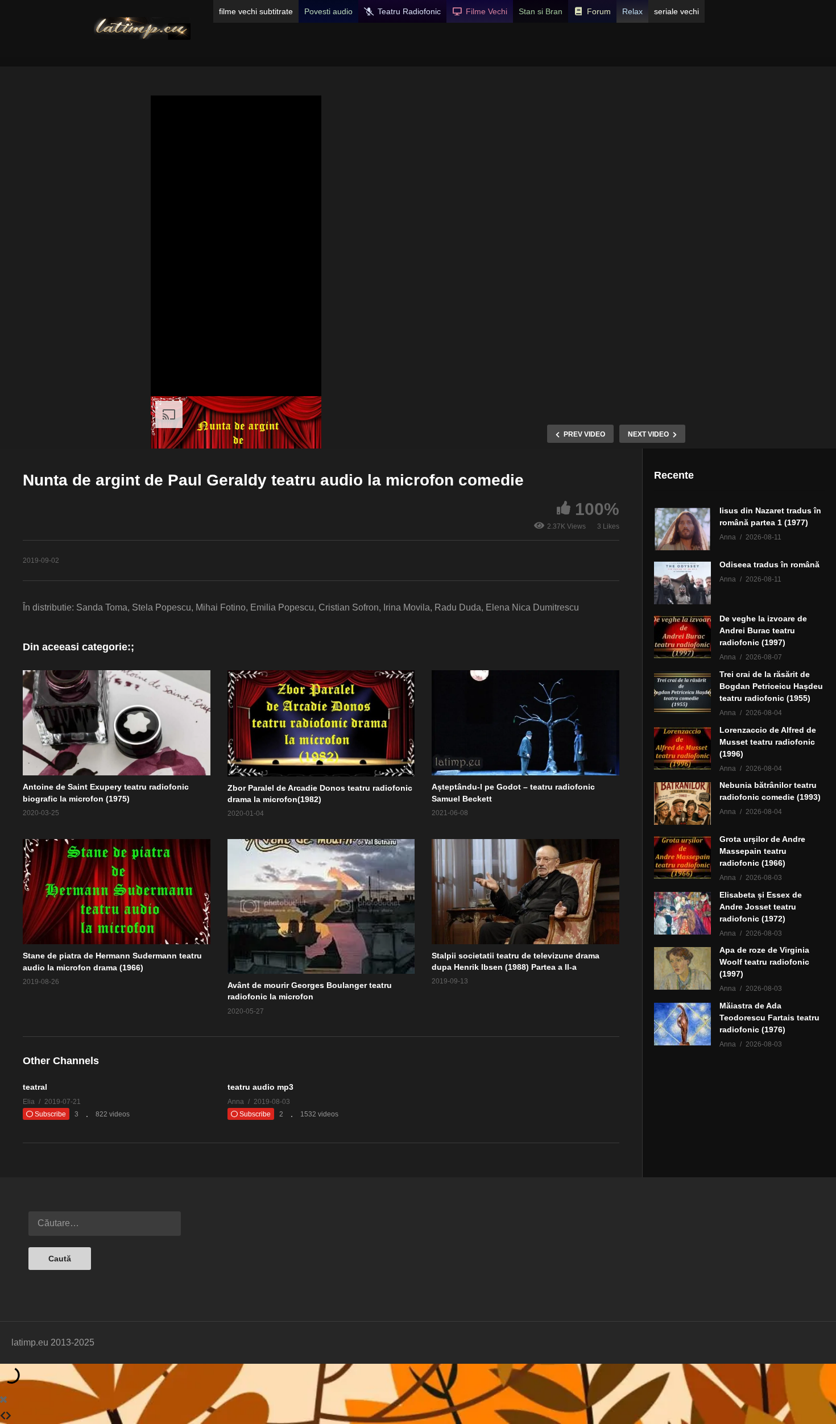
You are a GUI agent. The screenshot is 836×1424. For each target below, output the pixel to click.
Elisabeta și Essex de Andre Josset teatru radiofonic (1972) (760, 906)
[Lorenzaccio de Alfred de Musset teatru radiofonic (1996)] (682, 748)
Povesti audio (328, 11)
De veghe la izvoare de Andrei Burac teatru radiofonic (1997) (763, 630)
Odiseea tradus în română (769, 564)
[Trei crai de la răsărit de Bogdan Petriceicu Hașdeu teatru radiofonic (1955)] (682, 692)
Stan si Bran (540, 11)
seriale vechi (676, 11)
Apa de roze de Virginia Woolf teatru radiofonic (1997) (764, 961)
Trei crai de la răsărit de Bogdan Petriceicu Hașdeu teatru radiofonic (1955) (771, 686)
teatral (35, 1086)
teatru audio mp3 (260, 1086)
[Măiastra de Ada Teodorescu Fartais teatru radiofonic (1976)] (682, 1024)
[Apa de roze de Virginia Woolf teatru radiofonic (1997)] (682, 968)
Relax (632, 11)
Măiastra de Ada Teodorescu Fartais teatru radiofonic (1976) (769, 1017)
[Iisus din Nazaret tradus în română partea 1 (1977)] (682, 529)
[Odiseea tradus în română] (682, 583)
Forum (599, 11)
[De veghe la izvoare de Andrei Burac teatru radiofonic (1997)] (682, 637)
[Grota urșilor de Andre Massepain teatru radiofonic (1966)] (682, 857)
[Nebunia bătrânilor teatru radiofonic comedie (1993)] (682, 803)
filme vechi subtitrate (256, 11)
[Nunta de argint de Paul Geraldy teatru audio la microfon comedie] (116, 722)
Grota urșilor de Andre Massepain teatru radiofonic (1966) (762, 851)
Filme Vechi (486, 11)
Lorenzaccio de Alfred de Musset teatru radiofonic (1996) (767, 741)
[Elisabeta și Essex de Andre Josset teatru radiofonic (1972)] (682, 913)
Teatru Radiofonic (409, 11)
